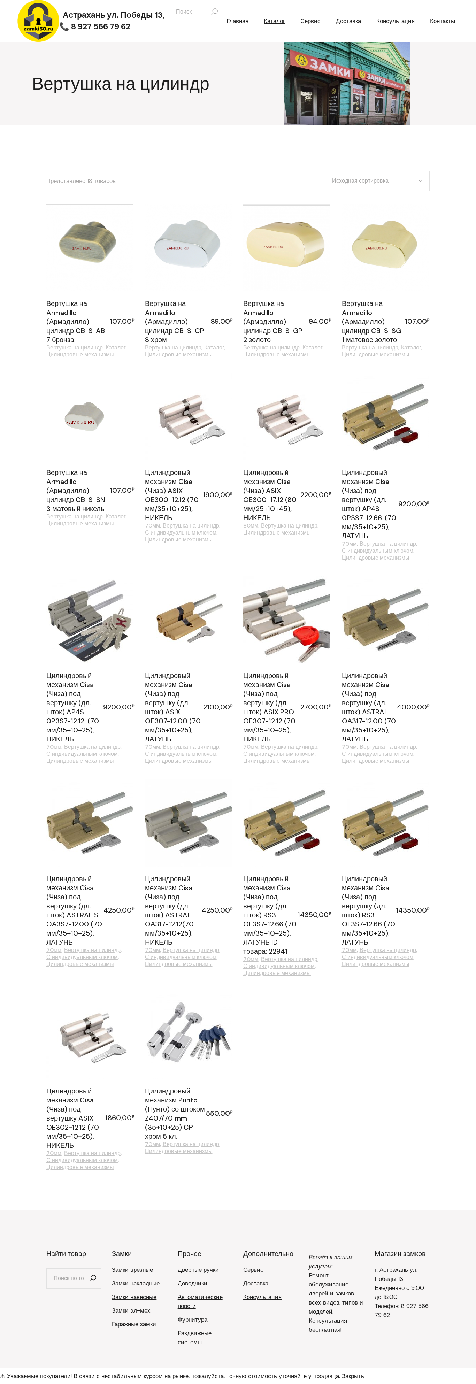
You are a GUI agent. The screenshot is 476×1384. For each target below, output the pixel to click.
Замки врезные (132, 1270)
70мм (152, 525)
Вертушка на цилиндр (74, 347)
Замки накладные (136, 1283)
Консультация (262, 1297)
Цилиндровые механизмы (80, 354)
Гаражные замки (134, 1324)
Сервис (253, 1270)
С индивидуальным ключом (180, 532)
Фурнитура (192, 1319)
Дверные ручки (198, 1270)
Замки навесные (134, 1297)
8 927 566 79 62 (100, 26)
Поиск (92, 1278)
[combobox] (377, 181)
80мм (250, 525)
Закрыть (353, 1376)
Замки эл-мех (131, 1310)
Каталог (116, 347)
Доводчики (192, 1283)
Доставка (255, 1283)
